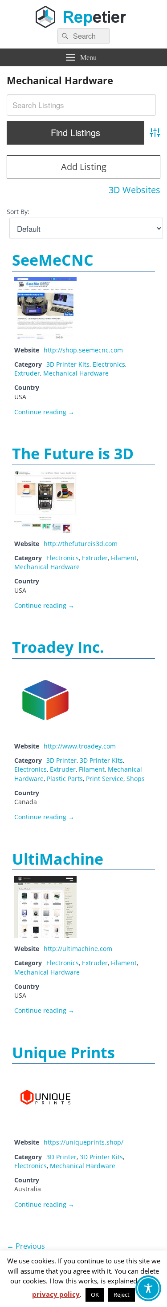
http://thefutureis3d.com (81, 543)
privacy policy (56, 1294)
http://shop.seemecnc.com (83, 350)
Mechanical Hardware (76, 373)
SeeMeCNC (53, 260)
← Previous (26, 1246)
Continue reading (44, 412)
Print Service (104, 778)
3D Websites (134, 190)
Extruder (27, 373)
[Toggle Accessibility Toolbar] (148, 1288)
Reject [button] (122, 1295)
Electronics (109, 364)
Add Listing (83, 167)
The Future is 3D (73, 453)
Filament (124, 558)
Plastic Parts (65, 778)
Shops (135, 778)
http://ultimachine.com (78, 948)
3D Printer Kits (68, 364)
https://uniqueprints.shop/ (83, 1142)
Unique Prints (63, 1052)
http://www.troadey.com (80, 746)
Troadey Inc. (58, 647)
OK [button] (95, 1295)
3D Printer (61, 760)
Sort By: (18, 211)
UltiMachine (57, 859)
